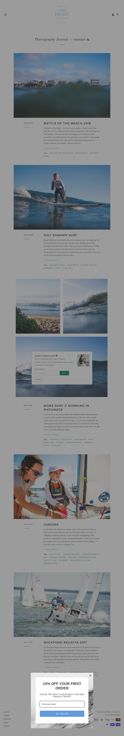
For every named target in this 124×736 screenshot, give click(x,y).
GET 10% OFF (62, 714)
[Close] (90, 676)
